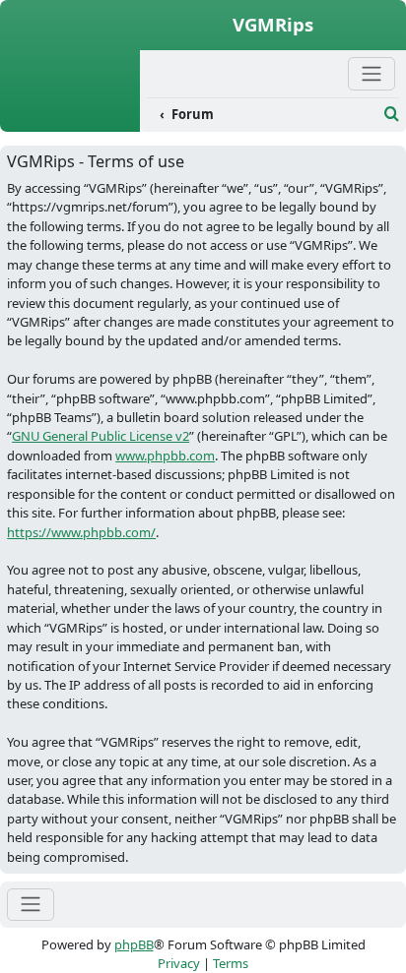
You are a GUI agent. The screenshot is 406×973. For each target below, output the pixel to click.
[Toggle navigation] (30, 904)
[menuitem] (262, 115)
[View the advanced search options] (391, 114)
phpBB (134, 944)
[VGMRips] (70, 121)
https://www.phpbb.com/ (81, 532)
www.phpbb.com (165, 455)
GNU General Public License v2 (100, 436)
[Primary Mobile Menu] (371, 73)
